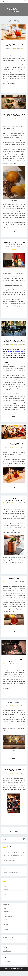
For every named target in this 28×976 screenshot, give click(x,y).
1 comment (22, 447)
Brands (5, 891)
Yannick (19, 48)
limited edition (7, 916)
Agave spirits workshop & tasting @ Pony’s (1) (14, 243)
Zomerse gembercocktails (14, 499)
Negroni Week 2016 (15, 609)
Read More (14, 87)
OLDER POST (13, 831)
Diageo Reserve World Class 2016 (14, 660)
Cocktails (6, 897)
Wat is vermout (7, 884)
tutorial (5, 927)
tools (5, 921)
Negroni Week (14, 579)
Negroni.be (20, 968)
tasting (5, 919)
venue (5, 929)
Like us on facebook (8, 937)
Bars (5, 894)
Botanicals (6, 889)
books (5, 908)
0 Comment (22, 344)
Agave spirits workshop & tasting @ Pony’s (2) (14, 114)
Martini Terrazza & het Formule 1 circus (14, 45)
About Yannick (7, 961)
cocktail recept (7, 911)
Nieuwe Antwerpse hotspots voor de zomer (14, 341)
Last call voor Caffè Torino (14, 444)
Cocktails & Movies (14, 703)
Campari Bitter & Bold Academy (14, 770)
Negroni (3, 1)
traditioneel (6, 924)
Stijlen (5, 886)
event (5, 914)
